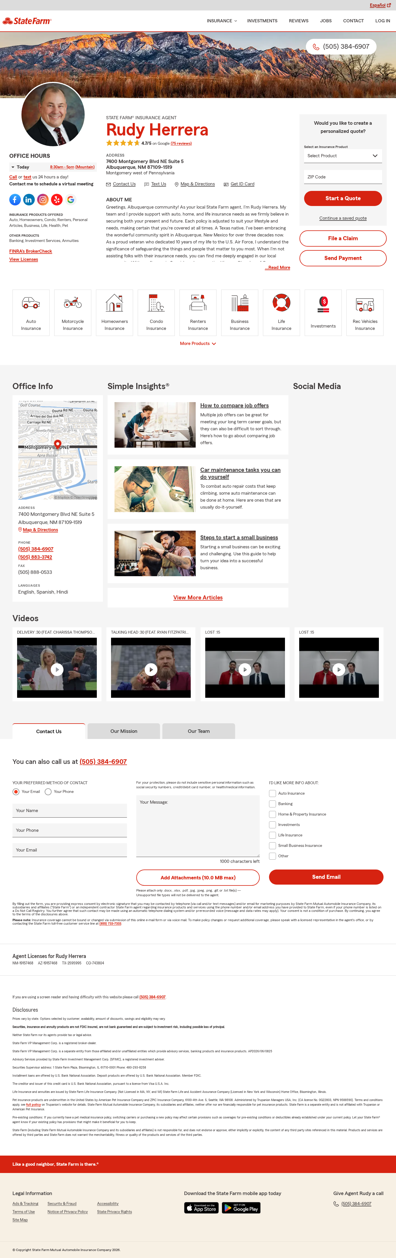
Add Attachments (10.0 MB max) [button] (198, 877)
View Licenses (23, 259)
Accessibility (108, 1204)
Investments (262, 21)
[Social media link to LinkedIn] (29, 199)
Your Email (31, 792)
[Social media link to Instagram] (43, 199)
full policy (33, 1104)
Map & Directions (40, 529)
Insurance (219, 21)
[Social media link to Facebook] (15, 199)
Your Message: (154, 802)
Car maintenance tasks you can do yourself (240, 473)
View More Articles (198, 598)
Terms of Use (23, 1212)
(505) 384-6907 (35, 549)
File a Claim (343, 238)
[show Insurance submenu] (234, 21)
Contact (353, 21)
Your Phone (64, 792)
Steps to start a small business (239, 538)
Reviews (298, 21)
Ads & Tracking (25, 1204)
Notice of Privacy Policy (68, 1212)
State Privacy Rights (114, 1212)
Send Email (326, 877)
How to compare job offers (234, 406)
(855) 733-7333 (110, 923)
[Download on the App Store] (201, 1208)
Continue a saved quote (343, 218)
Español (378, 5)
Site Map (20, 1220)
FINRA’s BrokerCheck (30, 251)
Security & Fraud (62, 1204)
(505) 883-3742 (35, 557)
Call (13, 177)
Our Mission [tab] (123, 731)
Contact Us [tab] (48, 731)
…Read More (277, 267)
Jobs (326, 21)
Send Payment (343, 258)
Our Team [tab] (199, 731)
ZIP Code (317, 177)
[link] (27, 21)
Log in (382, 21)
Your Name (27, 810)
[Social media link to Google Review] (71, 199)
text (27, 177)
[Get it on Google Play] (241, 1208)
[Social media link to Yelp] (57, 199)
